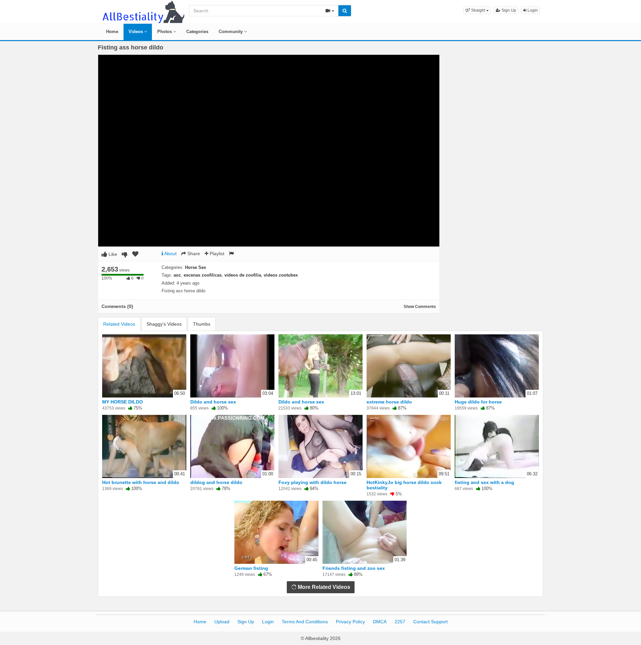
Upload (221, 621)
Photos (165, 31)
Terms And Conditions (305, 621)
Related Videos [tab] (119, 324)
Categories (197, 31)
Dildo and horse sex (213, 402)
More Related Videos (323, 587)
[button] (477, 10)
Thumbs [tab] (201, 324)
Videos (136, 31)
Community (231, 31)
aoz (177, 275)
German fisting (251, 568)
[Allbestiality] (143, 11)
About (170, 253)
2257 (400, 621)
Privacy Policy (350, 621)
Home (112, 31)
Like (112, 254)
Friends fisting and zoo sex (354, 568)
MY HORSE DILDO (122, 402)
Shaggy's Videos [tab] (164, 324)
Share (193, 253)
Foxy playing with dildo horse (312, 482)
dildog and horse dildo (216, 482)
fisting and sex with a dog (484, 482)
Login (532, 10)
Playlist (216, 253)
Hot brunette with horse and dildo (140, 482)
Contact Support (430, 621)
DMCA (380, 621)
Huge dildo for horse (478, 402)
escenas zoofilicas (203, 275)
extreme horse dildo (389, 402)
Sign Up (508, 10)
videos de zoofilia (242, 275)
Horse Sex (195, 267)
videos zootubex (281, 275)
